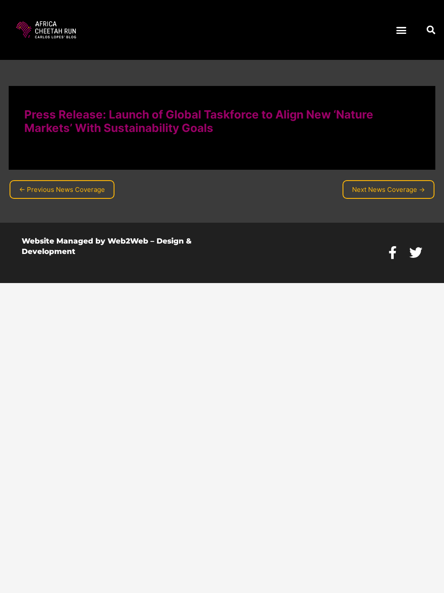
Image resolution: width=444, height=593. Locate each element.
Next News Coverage (388, 189)
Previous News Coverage (62, 189)
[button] (401, 30)
